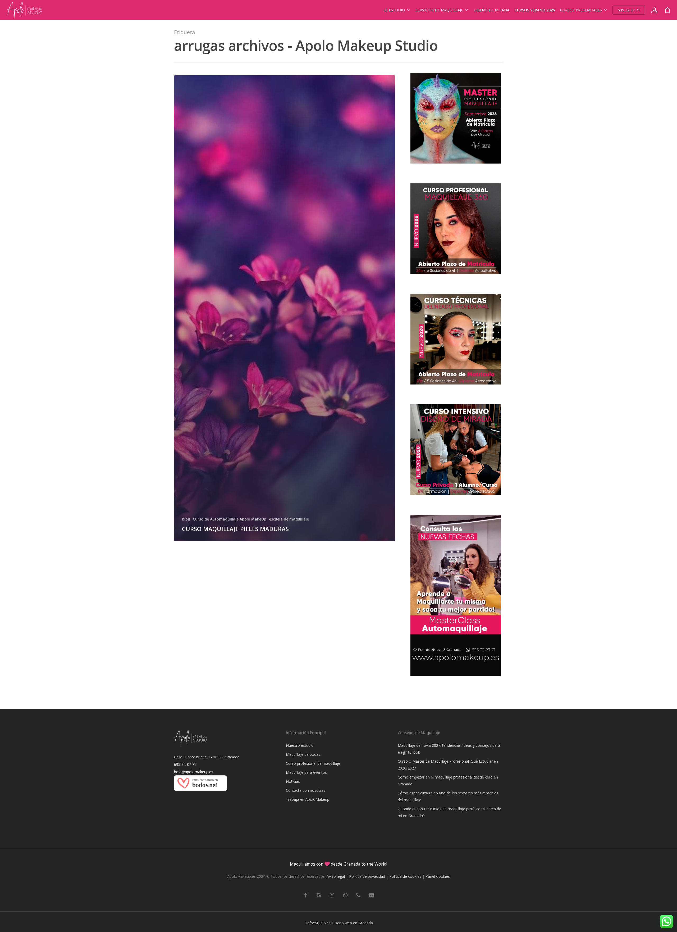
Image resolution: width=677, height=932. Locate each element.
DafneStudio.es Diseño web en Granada (338, 922)
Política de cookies (405, 876)
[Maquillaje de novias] (200, 793)
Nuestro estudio (300, 745)
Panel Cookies (438, 876)
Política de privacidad (367, 876)
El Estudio (394, 9)
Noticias (293, 781)
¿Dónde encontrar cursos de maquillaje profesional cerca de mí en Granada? (449, 812)
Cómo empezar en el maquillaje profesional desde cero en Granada (448, 780)
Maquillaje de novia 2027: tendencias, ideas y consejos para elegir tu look (449, 749)
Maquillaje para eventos (306, 772)
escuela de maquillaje (289, 519)
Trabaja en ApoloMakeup (307, 799)
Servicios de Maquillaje (439, 9)
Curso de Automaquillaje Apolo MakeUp (229, 519)
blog (186, 519)
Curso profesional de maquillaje (313, 763)
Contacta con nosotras (305, 790)
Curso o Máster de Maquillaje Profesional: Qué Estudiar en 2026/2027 (448, 765)
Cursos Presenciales (581, 9)
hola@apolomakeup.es (193, 771)
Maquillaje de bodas (303, 754)
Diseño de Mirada (491, 9)
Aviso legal (336, 876)
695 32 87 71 (629, 9)
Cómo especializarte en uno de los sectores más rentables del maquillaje (448, 796)
